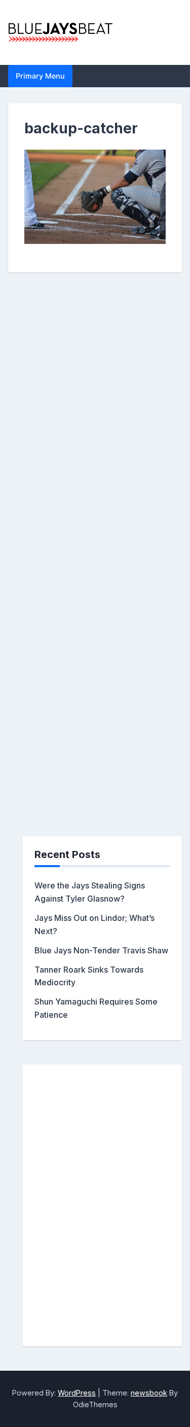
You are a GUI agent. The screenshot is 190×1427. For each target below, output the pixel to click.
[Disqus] (95, 441)
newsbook (149, 1392)
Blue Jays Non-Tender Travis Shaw (101, 950)
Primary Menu (40, 76)
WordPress (77, 1392)
